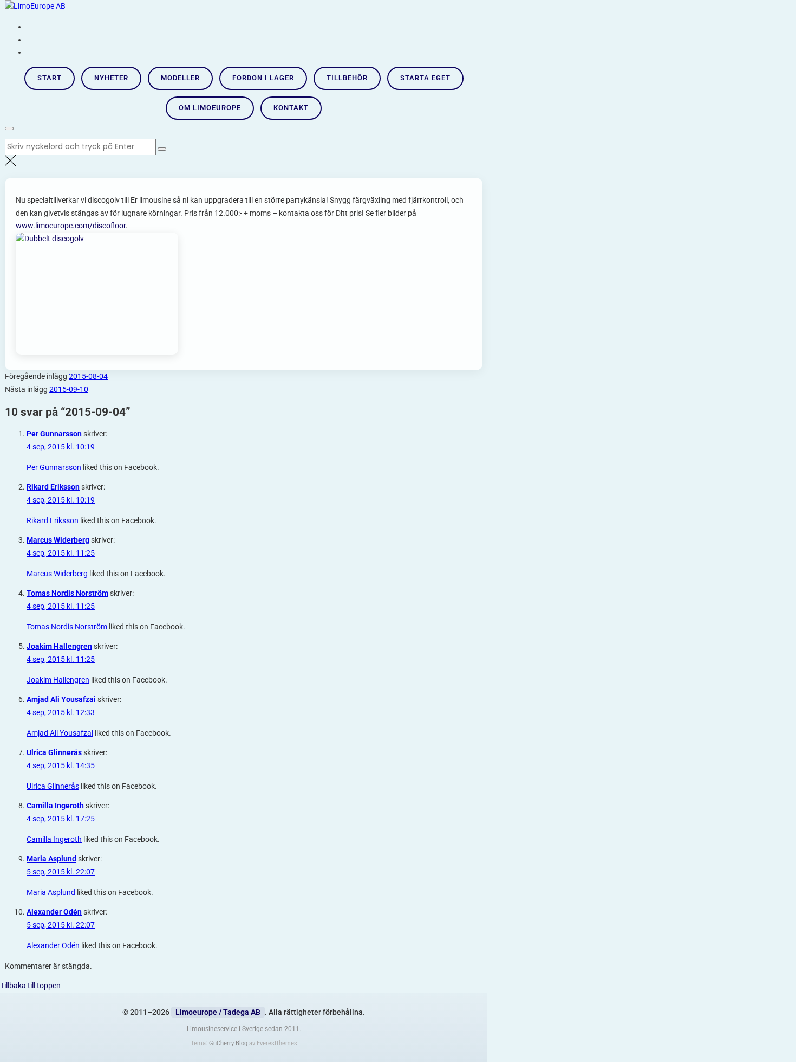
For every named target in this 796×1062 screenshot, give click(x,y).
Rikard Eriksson (53, 486)
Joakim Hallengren (59, 646)
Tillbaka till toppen (30, 985)
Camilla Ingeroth (55, 805)
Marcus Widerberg (58, 540)
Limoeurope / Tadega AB (217, 1012)
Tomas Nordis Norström (67, 593)
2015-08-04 (88, 376)
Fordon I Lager (263, 78)
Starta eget (425, 78)
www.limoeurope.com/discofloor (71, 225)
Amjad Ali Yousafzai (61, 699)
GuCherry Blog (228, 1043)
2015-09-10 (68, 389)
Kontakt (291, 108)
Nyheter (111, 78)
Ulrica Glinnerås (54, 752)
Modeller (180, 78)
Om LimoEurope (210, 108)
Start (49, 78)
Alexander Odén (54, 911)
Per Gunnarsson (54, 433)
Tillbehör (347, 78)
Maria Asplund (51, 858)
